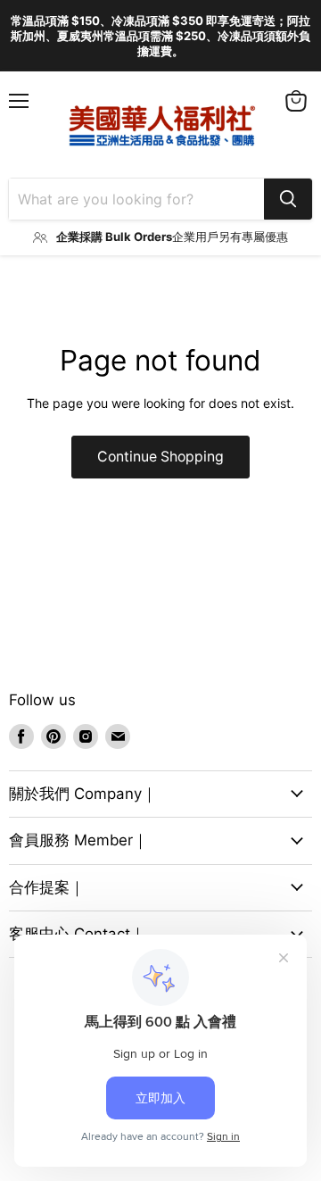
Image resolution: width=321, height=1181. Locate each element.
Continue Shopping (160, 456)
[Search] (288, 199)
